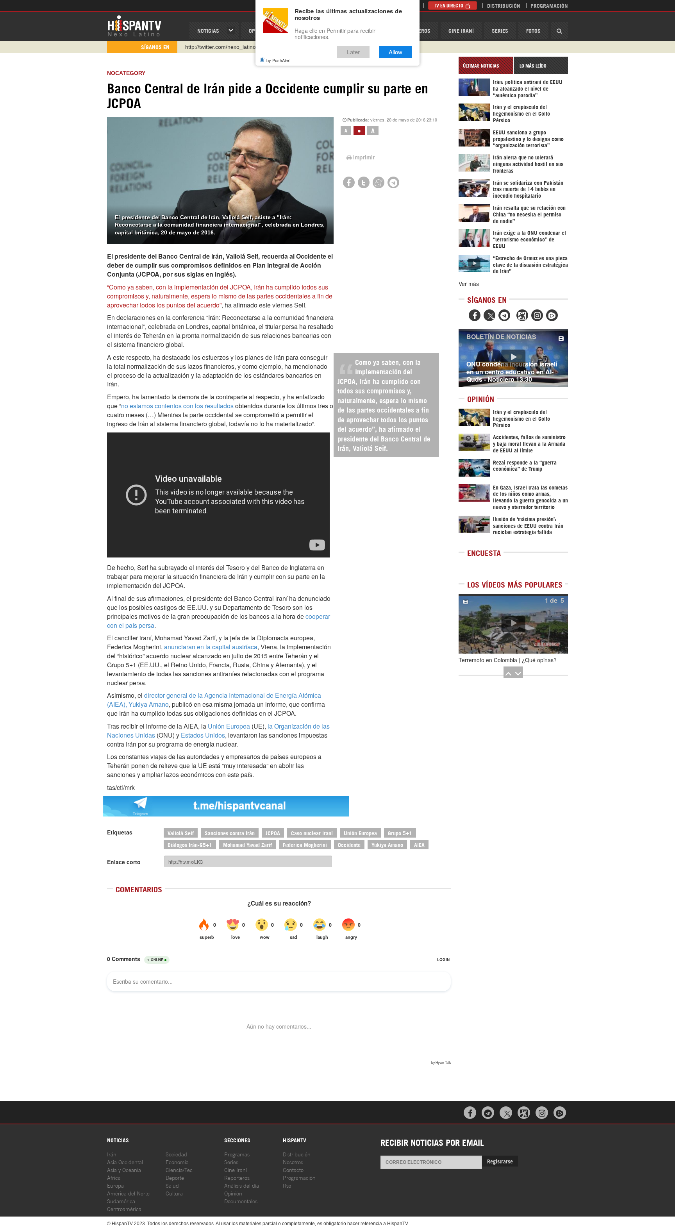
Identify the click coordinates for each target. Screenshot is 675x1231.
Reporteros (237, 1177)
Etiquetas (119, 832)
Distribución (503, 5)
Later (353, 52)
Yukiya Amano (387, 844)
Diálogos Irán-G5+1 (190, 844)
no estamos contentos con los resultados (177, 405)
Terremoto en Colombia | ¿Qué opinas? (508, 660)
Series (500, 30)
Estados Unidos (203, 735)
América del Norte (128, 1193)
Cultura (174, 1193)
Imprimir (364, 157)
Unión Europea (229, 726)
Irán (111, 1153)
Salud (172, 1185)
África (114, 1177)
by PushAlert (278, 60)
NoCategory (126, 73)
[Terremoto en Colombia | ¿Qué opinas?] (513, 624)
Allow (395, 52)
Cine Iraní (461, 30)
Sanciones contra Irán (230, 832)
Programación (549, 5)
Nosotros (293, 1161)
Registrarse (500, 1161)
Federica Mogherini (305, 844)
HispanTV (134, 25)
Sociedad (176, 1153)
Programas (237, 1153)
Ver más (469, 284)
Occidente (349, 844)
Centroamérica (124, 1208)
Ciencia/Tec (179, 1169)
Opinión (233, 1193)
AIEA (419, 844)
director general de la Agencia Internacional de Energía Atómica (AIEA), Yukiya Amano (214, 700)
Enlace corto (124, 862)
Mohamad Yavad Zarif (247, 844)
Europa (115, 1185)
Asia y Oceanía (124, 1169)
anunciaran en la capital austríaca (210, 646)
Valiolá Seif (181, 832)
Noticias (208, 30)
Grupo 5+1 (400, 832)
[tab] (486, 65)
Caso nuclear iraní (312, 832)
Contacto (293, 1169)
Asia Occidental (125, 1161)
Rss (287, 1185)
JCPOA (273, 832)
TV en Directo (449, 5)
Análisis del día (241, 1185)
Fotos (533, 30)
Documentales (240, 1200)
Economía (177, 1161)
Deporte (175, 1177)
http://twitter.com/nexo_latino (220, 47)
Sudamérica (121, 1200)
